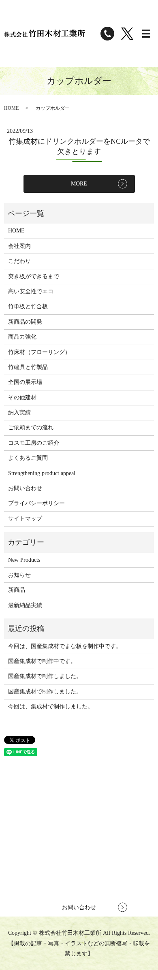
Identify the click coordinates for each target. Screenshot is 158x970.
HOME (11, 108)
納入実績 (19, 412)
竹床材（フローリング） (39, 352)
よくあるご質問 (28, 458)
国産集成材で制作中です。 (42, 661)
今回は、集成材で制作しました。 (50, 707)
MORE (79, 184)
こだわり (19, 261)
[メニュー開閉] (146, 34)
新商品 (16, 590)
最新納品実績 (25, 605)
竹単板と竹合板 (28, 306)
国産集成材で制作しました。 (45, 676)
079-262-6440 (92, 852)
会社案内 (19, 246)
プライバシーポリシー (36, 503)
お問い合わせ (25, 488)
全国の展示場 (25, 382)
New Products (24, 560)
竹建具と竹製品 (28, 367)
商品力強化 (22, 337)
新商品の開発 (25, 322)
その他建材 (22, 397)
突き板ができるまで (33, 276)
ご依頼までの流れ (30, 427)
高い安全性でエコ (30, 291)
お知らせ (19, 575)
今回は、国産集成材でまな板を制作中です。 (65, 646)
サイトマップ (25, 519)
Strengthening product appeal (41, 473)
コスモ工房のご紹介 (33, 443)
